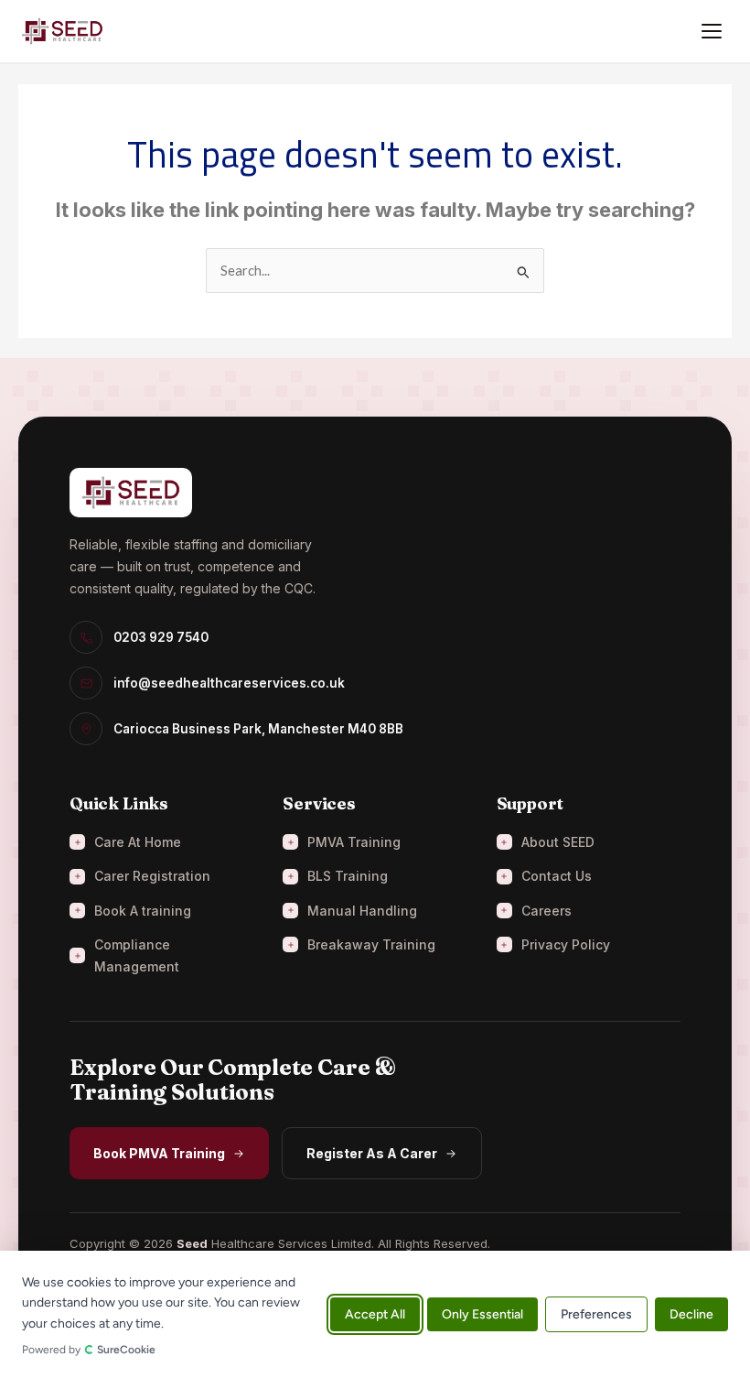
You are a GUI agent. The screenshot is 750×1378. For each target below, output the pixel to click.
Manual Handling (362, 910)
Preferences (596, 1314)
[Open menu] (711, 31)
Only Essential (482, 1314)
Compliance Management (136, 955)
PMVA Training (354, 842)
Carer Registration (152, 876)
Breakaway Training (371, 944)
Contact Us (556, 876)
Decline (691, 1314)
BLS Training (347, 876)
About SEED (558, 842)
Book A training (142, 910)
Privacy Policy (565, 944)
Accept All (375, 1314)
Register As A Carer (371, 1153)
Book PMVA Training (159, 1153)
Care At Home (137, 842)
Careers (546, 910)
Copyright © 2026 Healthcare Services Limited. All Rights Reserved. (280, 1243)
